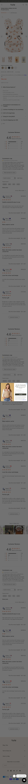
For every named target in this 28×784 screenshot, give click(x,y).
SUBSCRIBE (20, 394)
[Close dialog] (26, 383)
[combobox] (16, 392)
